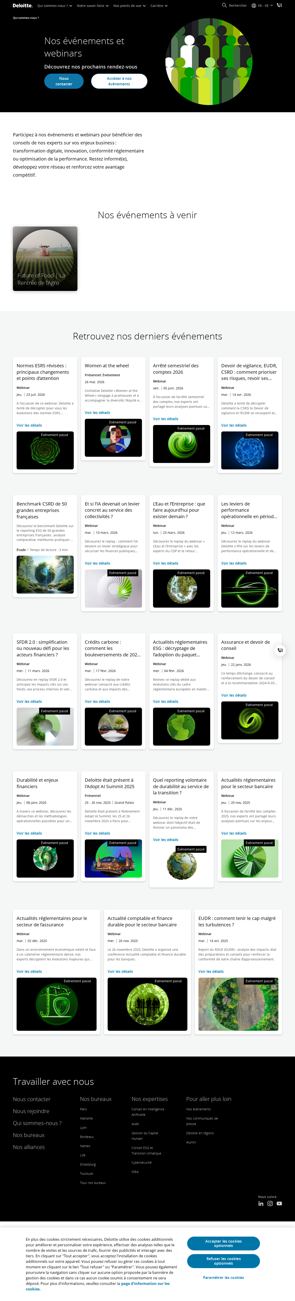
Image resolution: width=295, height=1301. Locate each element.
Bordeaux (87, 1136)
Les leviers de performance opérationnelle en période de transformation (248, 510)
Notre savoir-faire (91, 5)
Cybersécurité (142, 1162)
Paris (83, 1109)
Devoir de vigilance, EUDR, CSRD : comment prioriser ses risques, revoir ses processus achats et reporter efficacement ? (249, 372)
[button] (234, 5)
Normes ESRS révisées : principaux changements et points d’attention (43, 371)
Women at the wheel (107, 365)
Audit (135, 1124)
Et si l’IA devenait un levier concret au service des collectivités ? (112, 510)
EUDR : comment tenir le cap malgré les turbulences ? (237, 921)
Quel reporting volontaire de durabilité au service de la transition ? (181, 786)
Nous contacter (64, 81)
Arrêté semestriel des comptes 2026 (176, 368)
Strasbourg (88, 1164)
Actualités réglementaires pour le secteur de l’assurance (52, 921)
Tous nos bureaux (93, 1182)
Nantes (85, 1146)
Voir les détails (29, 425)
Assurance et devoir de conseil (245, 645)
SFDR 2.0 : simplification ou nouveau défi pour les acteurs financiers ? (43, 648)
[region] (147, 1264)
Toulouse (86, 1173)
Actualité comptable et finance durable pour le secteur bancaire (142, 921)
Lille (83, 1155)
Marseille (86, 1118)
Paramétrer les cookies (223, 1277)
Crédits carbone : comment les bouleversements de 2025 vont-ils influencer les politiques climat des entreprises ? (112, 648)
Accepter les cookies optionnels (223, 1243)
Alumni (191, 1142)
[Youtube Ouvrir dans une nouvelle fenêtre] (279, 1203)
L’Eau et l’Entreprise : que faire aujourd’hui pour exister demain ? (179, 510)
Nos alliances (29, 1147)
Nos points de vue (127, 5)
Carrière (157, 5)
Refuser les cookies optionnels (223, 1261)
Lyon (83, 1127)
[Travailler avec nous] (279, 5)
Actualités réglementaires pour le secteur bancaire (248, 783)
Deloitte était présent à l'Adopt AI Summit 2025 (109, 783)
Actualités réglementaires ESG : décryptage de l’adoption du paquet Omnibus (180, 648)
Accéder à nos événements (119, 81)
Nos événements (198, 1109)
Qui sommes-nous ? (53, 5)
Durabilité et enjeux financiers (37, 783)
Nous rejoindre (31, 1111)
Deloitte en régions (200, 1133)
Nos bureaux (28, 1135)
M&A (135, 1171)
